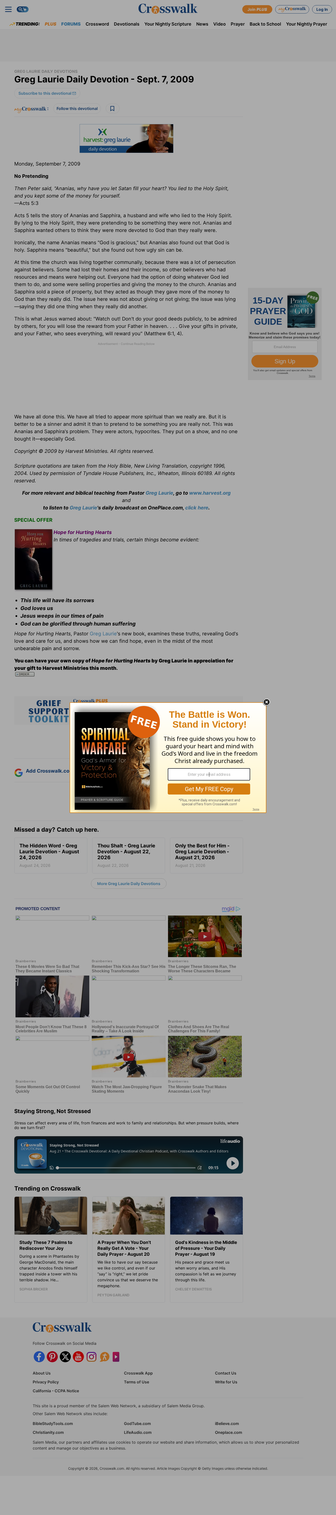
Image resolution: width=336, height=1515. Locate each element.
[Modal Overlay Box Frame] (168, 757)
